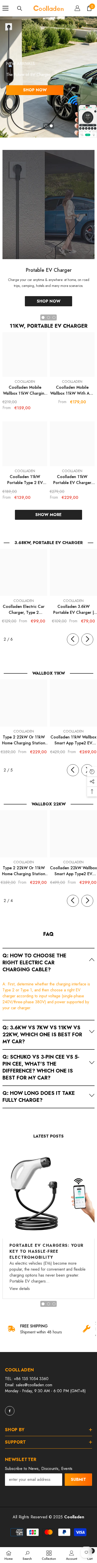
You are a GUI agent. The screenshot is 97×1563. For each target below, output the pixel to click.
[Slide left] (73, 639)
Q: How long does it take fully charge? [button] (38, 1097)
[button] (48, 962)
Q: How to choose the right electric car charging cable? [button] (34, 962)
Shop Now (35, 90)
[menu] (5, 8)
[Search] (20, 8)
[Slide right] (87, 639)
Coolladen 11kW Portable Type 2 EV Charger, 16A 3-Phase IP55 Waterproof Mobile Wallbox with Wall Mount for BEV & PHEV (25, 480)
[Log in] (77, 8)
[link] (38, 1329)
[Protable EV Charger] (48, 204)
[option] (48, 77)
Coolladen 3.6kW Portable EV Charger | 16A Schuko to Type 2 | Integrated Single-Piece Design (73, 610)
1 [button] (45, 125)
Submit (78, 1479)
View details (19, 1288)
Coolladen (25, 381)
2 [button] (51, 125)
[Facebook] (9, 1411)
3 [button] (53, 1303)
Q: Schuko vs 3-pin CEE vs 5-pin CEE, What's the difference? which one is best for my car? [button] (40, 1067)
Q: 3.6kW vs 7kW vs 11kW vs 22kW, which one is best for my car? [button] (42, 1034)
